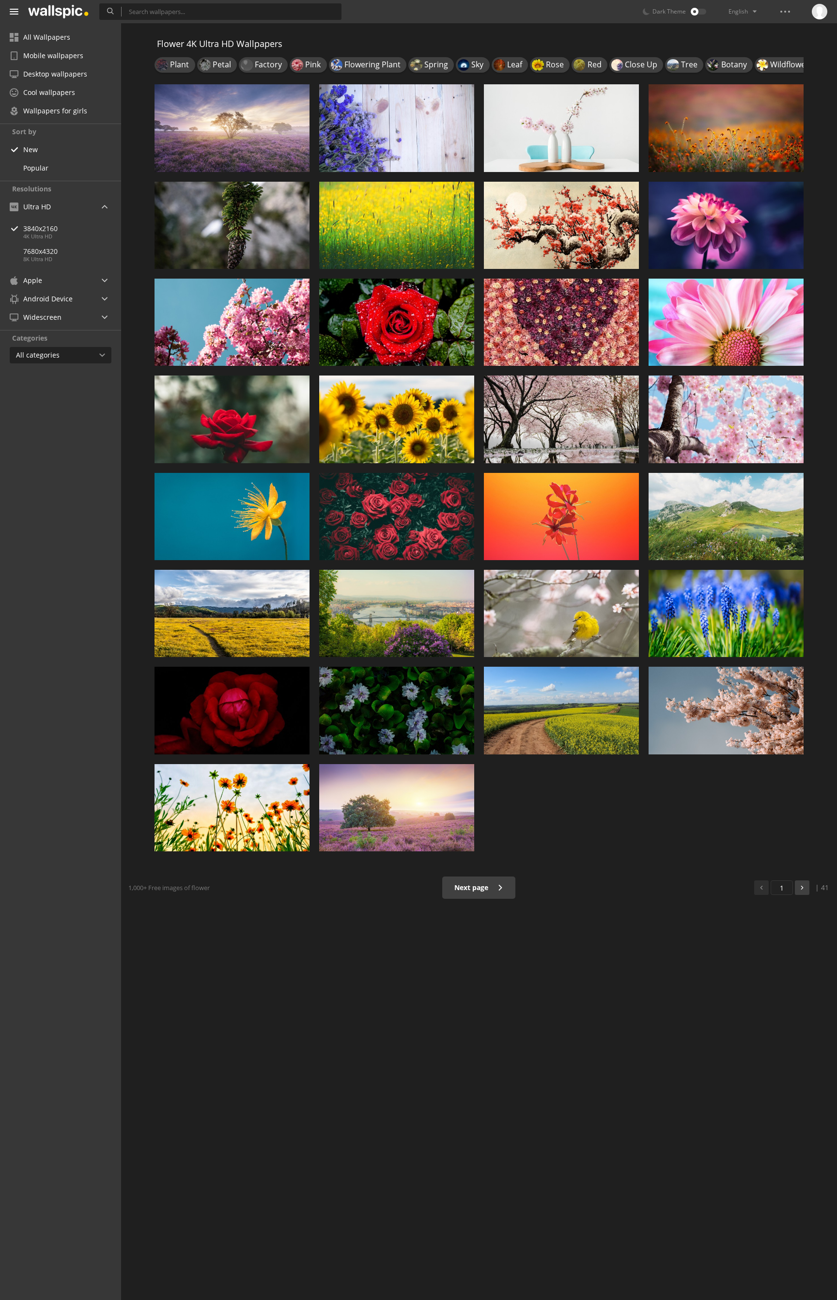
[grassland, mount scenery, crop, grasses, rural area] (232, 613)
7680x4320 (40, 251)
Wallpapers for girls (55, 110)
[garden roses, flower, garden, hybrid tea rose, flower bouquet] (232, 710)
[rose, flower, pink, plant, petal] (232, 419)
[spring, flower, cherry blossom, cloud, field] (232, 128)
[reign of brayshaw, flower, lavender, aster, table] (396, 128)
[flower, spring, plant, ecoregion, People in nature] (232, 807)
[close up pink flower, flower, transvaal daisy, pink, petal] (726, 322)
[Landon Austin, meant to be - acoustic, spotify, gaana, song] (232, 322)
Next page (472, 887)
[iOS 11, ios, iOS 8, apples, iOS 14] (561, 516)
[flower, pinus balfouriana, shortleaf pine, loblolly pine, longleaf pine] (232, 225)
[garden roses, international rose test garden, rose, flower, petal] (396, 322)
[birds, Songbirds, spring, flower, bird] (561, 613)
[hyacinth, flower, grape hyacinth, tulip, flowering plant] (726, 613)
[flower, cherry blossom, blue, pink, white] (726, 710)
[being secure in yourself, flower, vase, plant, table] (561, 128)
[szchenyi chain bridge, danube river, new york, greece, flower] (396, 613)
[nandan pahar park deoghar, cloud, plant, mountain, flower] (726, 516)
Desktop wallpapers (55, 73)
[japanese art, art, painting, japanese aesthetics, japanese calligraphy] (561, 225)
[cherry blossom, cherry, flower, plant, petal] (726, 419)
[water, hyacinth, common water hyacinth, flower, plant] (396, 710)
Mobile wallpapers (53, 55)
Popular (35, 167)
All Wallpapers (46, 37)
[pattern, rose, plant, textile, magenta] (561, 322)
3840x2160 (40, 228)
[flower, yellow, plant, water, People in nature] (396, 225)
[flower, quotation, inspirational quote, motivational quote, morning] (232, 516)
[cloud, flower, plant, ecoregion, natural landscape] (561, 710)
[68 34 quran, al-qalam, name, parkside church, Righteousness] (726, 128)
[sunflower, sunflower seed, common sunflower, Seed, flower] (396, 419)
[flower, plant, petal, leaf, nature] (396, 516)
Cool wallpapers (49, 92)
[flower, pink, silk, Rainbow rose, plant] (726, 225)
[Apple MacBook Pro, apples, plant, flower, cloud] (396, 807)
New (30, 149)
